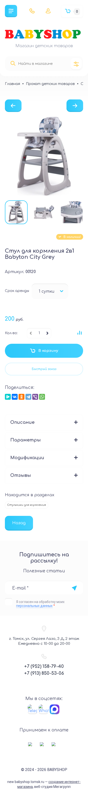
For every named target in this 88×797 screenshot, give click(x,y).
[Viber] (35, 397)
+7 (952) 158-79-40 (44, 666)
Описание (22, 422)
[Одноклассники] (21, 397)
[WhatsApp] (42, 397)
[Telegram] (28, 397)
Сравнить (79, 332)
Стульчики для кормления (26, 505)
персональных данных (34, 606)
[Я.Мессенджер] (8, 397)
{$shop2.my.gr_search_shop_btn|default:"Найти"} (13, 63)
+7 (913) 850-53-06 (44, 673)
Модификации (27, 457)
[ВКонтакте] (15, 397)
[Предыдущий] (13, 105)
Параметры (25, 440)
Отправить (74, 588)
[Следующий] (74, 105)
